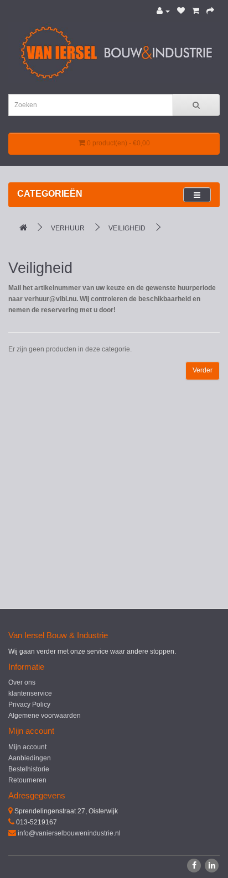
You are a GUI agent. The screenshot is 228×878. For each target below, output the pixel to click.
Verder (203, 370)
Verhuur (68, 228)
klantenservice (30, 693)
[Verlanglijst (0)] (181, 11)
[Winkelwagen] (195, 11)
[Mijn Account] (163, 11)
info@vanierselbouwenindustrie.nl (69, 833)
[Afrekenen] (210, 11)
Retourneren (27, 780)
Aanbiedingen (29, 758)
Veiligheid (127, 228)
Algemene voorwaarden (44, 715)
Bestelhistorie (28, 769)
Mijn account (27, 747)
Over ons (21, 682)
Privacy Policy (29, 704)
